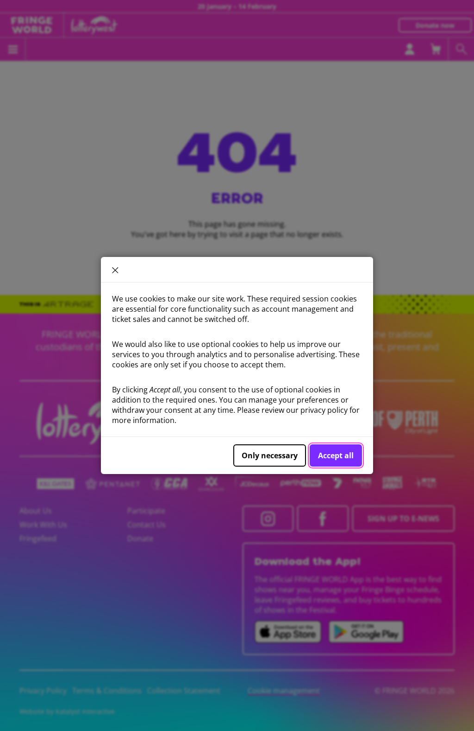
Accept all (336, 455)
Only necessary (270, 455)
